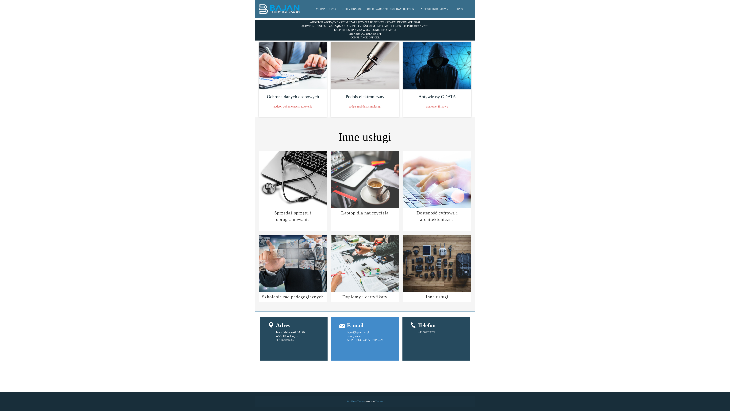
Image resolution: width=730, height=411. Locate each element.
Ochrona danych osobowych (293, 96)
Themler (379, 401)
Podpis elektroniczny (365, 96)
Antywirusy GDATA (437, 96)
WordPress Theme (355, 401)
